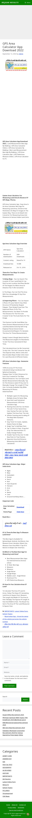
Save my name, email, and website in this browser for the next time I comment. (16, 678)
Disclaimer (21, 807)
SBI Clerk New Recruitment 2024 (14, 728)
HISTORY (6, 773)
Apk (4, 762)
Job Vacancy (7, 779)
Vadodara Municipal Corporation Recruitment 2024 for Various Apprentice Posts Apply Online (14, 733)
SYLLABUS (6, 791)
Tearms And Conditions (16, 810)
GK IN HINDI (7, 770)
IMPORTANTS (9, 611)
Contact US (22, 805)
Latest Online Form (21, 611)
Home (8, 805)
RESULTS (6, 785)
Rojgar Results (10, 2)
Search (5, 696)
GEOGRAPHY (7, 767)
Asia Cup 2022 (7, 765)
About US (14, 805)
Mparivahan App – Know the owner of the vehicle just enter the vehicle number (15, 619)
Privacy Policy (12, 807)
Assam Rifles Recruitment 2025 (13, 715)
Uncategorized (8, 793)
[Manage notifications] (28, 814)
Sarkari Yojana (7, 614)
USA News (6, 796)
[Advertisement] (16, 23)
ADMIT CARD (7, 756)
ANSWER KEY (7, 759)
